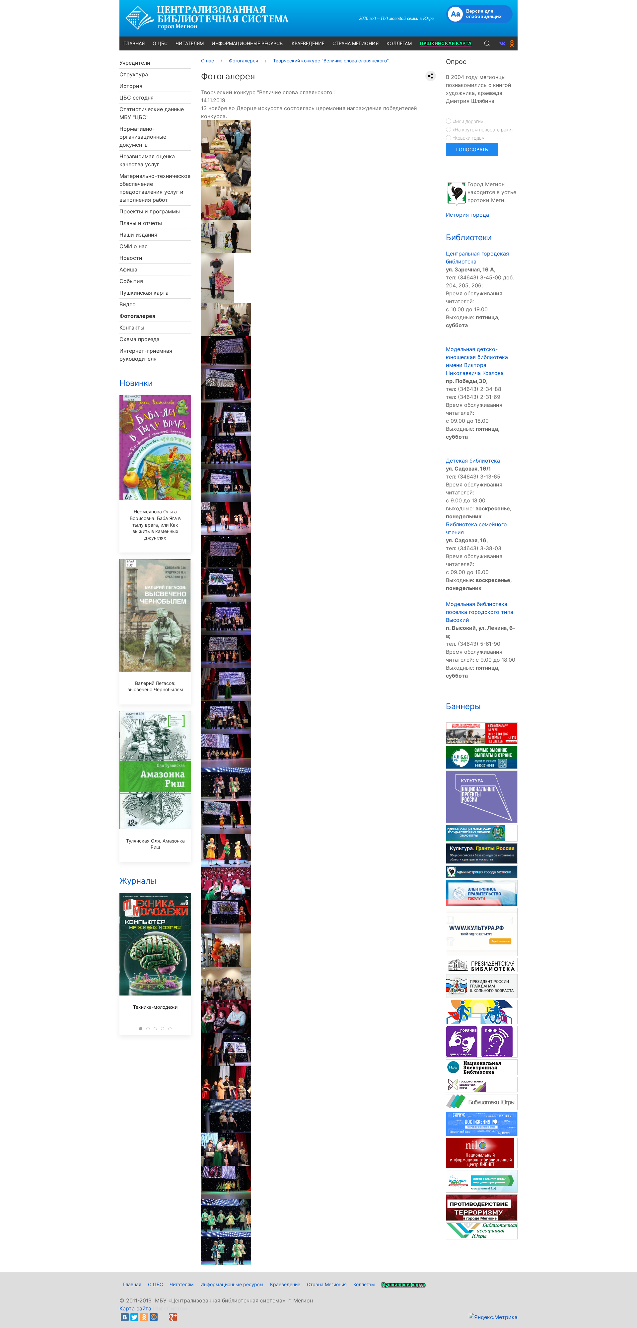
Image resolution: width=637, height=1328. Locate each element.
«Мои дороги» (467, 121)
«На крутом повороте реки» (482, 129)
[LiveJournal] (163, 1317)
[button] (487, 43)
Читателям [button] (190, 43)
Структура (133, 74)
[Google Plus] (173, 1317)
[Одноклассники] (144, 1317)
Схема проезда (139, 339)
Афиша (128, 269)
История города (467, 214)
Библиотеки (469, 237)
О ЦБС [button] (160, 43)
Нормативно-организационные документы (142, 136)
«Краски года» (467, 138)
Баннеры (463, 706)
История (130, 86)
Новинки (136, 383)
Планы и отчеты (140, 223)
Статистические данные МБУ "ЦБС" (151, 113)
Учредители (134, 62)
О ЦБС (155, 1284)
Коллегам (364, 1284)
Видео (127, 304)
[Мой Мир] (154, 1317)
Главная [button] (134, 43)
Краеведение (285, 1284)
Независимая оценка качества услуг (147, 160)
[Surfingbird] (182, 1317)
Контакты (131, 327)
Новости (130, 258)
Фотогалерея (137, 316)
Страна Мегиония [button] (355, 43)
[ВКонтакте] (125, 1317)
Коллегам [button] (399, 43)
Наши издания (138, 234)
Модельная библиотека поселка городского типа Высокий (479, 612)
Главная (132, 1284)
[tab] (140, 1028)
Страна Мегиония (327, 1284)
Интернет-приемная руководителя (145, 354)
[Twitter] (134, 1317)
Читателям (182, 1284)
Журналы (137, 881)
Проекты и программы (149, 211)
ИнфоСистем (170, 1308)
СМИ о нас (133, 246)
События (131, 281)
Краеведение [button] (308, 43)
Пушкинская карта (144, 292)
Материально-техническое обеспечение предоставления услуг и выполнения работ (154, 188)
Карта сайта (135, 1308)
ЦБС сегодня (136, 97)
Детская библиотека (473, 460)
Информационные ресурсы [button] (248, 43)
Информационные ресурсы (231, 1284)
